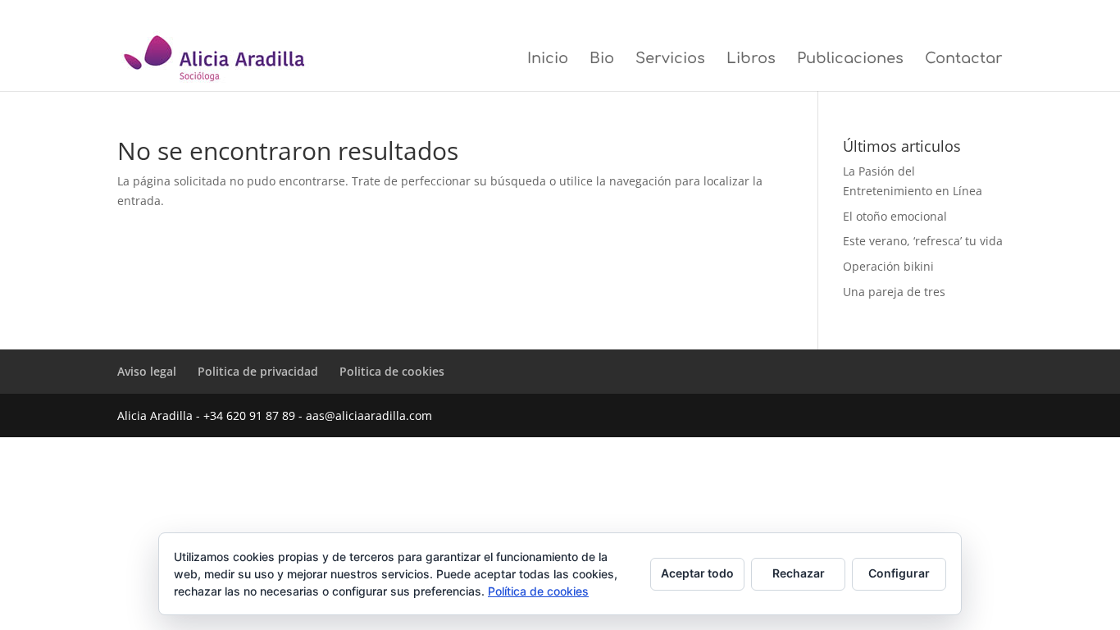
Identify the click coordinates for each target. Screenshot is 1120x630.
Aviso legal (805, 13)
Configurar (899, 573)
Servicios (670, 59)
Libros (751, 59)
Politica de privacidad (879, 13)
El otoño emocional (895, 216)
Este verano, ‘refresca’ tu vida (923, 241)
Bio (602, 59)
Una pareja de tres (894, 291)
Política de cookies (538, 591)
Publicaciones (850, 59)
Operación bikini (888, 266)
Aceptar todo (697, 573)
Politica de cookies (968, 13)
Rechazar (798, 573)
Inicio (547, 59)
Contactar (964, 59)
